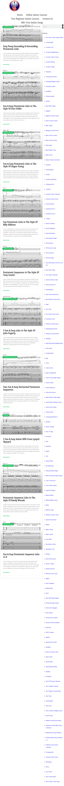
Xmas (47, 767)
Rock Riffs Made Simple (52, 598)
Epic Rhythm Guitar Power (53, 299)
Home (20, 14)
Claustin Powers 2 (50, 213)
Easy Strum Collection (52, 275)
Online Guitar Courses (36, 14)
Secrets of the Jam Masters (53, 622)
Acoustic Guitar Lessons (52, 57)
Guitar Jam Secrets (51, 392)
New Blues (49, 539)
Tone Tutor (49, 696)
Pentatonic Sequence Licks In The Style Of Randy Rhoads (19, 499)
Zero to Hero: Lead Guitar (53, 781)
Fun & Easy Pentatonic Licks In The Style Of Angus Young (19, 165)
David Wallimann (50, 228)
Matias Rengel (49, 495)
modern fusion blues (51, 519)
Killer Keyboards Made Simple (54, 475)
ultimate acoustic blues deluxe (53, 720)
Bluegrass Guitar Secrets (52, 130)
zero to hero (49, 771)
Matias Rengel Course (51, 500)
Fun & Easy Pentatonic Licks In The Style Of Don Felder (19, 107)
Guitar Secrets (49, 412)
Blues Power (49, 155)
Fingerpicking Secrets (51, 328)
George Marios (50, 353)
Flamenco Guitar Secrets (52, 333)
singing (48, 637)
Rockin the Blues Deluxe (52, 603)
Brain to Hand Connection (53, 160)
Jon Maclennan (50, 466)
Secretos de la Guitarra (52, 617)
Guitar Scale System (51, 407)
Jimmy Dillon (49, 461)
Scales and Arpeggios (51, 608)
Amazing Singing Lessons (53, 81)
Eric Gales (48, 309)
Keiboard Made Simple (52, 470)
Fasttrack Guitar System (52, 324)
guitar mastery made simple (53, 397)
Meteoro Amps (50, 510)
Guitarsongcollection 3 (52, 417)
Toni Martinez (49, 701)
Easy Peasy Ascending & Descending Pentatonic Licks (20, 47)
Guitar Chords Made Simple (53, 377)
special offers (49, 661)
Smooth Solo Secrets (51, 642)
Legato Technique (50, 490)
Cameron (48, 164)
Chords (48, 174)
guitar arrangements (51, 373)
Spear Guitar (49, 656)
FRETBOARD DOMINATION (54, 343)
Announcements (50, 96)
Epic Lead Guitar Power (52, 294)
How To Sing (49, 431)
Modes (47, 524)
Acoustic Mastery (50, 62)
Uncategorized (49, 752)
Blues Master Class (51, 150)
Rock (47, 593)
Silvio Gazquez (50, 632)
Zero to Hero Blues (51, 776)
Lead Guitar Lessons (51, 485)
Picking (48, 554)
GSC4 (47, 363)
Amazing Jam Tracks (51, 76)
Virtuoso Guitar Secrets (52, 757)
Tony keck (48, 705)
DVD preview (49, 243)
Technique (48, 676)
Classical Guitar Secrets (52, 199)
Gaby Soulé (49, 348)
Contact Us (47, 18)
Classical (48, 189)
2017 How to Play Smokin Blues (54, 37)
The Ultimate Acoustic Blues (53, 691)
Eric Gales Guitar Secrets (52, 314)
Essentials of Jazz (50, 319)
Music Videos (49, 534)
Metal (47, 505)
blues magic (49, 145)
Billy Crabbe (49, 125)
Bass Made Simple (51, 106)
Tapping (48, 671)
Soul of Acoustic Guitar (52, 652)
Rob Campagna (50, 583)
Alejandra (48, 71)
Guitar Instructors (50, 387)
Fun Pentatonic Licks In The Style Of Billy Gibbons (20, 223)
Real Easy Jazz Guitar (51, 573)
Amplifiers (48, 91)
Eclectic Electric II (50, 284)
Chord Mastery (50, 169)
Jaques (47, 451)
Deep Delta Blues (50, 233)
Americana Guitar (50, 86)
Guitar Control (49, 382)
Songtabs (48, 647)
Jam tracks (48, 436)
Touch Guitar (49, 715)
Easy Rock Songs (50, 270)
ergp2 (47, 304)
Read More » (6, 64)
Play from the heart (51, 559)
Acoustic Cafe (49, 47)
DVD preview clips (51, 248)
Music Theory (49, 529)
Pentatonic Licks (50, 549)
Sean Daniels (49, 612)
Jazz (47, 456)
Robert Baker (49, 588)
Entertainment (49, 289)
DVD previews (50, 253)
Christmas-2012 (50, 184)
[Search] (62, 26)
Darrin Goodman (50, 223)
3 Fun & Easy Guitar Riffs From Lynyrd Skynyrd (21, 440)
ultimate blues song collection (53, 732)
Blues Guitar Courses (51, 135)
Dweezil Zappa (50, 258)
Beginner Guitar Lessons (52, 116)
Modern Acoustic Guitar (52, 515)
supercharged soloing (51, 666)
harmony (48, 421)
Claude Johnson (50, 204)
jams (47, 441)
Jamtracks (48, 446)
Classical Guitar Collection (53, 194)
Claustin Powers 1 (50, 209)
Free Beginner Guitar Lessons (25, 18)
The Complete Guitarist (52, 686)
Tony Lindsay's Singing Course (54, 710)
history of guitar (50, 426)
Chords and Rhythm (51, 179)
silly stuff (48, 627)
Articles (48, 101)
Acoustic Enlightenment (52, 52)
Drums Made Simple (51, 238)
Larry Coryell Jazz (51, 480)
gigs (47, 358)
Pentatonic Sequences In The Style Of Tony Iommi (21, 274)
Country (48, 218)
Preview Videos (50, 563)
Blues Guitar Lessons (51, 140)
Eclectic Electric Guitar (52, 279)
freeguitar (48, 338)
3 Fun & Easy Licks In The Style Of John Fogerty (19, 332)
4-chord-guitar (49, 42)
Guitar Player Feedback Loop (53, 402)
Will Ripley (49, 762)
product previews (50, 568)
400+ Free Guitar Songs (32, 22)
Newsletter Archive (51, 544)
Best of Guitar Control (52, 120)
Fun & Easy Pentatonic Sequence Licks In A (21, 555)
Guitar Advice (49, 368)
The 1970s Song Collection (53, 681)
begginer (48, 111)
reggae (47, 578)
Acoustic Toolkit (50, 67)
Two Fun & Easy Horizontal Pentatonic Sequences (21, 388)
